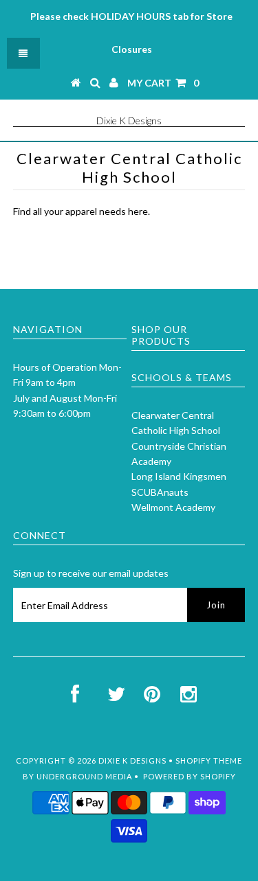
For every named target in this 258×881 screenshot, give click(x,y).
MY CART (163, 83)
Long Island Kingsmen (178, 476)
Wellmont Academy (173, 507)
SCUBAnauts (160, 492)
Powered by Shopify (189, 776)
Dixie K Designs (129, 120)
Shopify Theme (208, 760)
